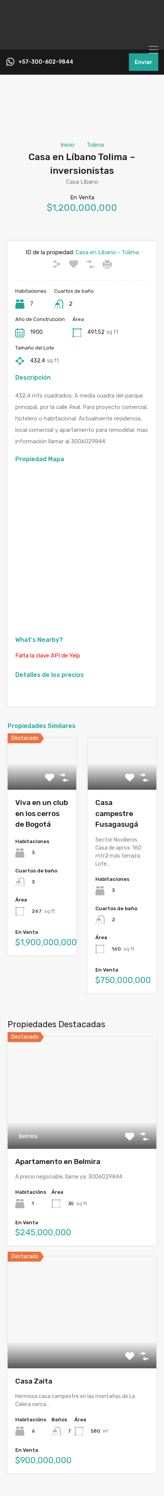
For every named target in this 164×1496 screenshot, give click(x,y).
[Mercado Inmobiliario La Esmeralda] (82, 40)
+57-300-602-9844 (45, 62)
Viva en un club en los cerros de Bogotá (41, 813)
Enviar (144, 62)
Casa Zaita (33, 1381)
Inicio (67, 144)
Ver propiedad (82, 1126)
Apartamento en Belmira (57, 1161)
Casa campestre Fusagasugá (116, 813)
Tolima (95, 144)
